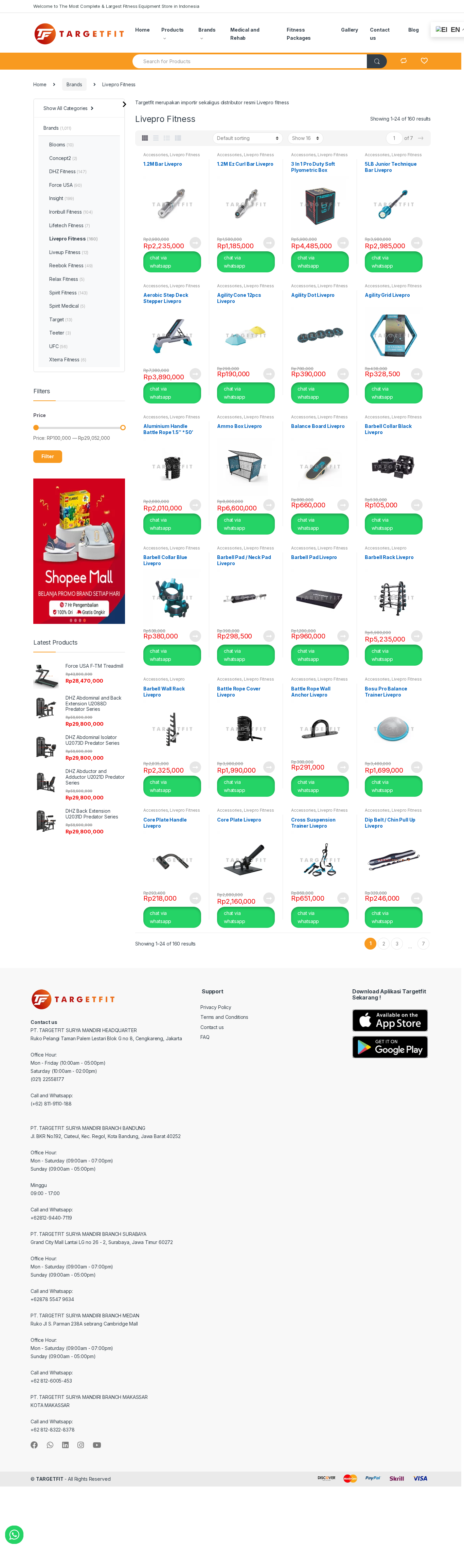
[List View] (167, 138)
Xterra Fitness (67, 359)
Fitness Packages (299, 34)
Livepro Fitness (185, 154)
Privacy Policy (215, 1007)
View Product (195, 243)
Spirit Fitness (68, 292)
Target (60, 319)
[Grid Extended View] (156, 138)
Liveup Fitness (68, 252)
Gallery (349, 30)
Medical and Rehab (244, 34)
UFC (58, 346)
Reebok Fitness (71, 265)
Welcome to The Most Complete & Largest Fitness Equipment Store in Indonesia (116, 6)
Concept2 (63, 158)
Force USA (65, 185)
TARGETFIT (50, 1479)
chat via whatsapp (160, 262)
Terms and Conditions (224, 1017)
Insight (61, 198)
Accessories (155, 154)
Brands (207, 30)
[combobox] (250, 61)
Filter (47, 456)
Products (172, 30)
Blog (413, 30)
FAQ (205, 1037)
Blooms (61, 144)
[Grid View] (145, 138)
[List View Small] (178, 138)
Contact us (380, 34)
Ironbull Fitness (71, 212)
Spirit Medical (67, 306)
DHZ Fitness (68, 171)
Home (142, 30)
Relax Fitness (67, 279)
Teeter (60, 333)
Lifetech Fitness (69, 225)
